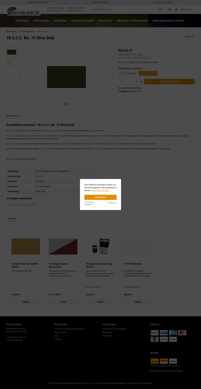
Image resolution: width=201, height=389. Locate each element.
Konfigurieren (112, 202)
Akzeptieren (100, 197)
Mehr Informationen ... (101, 190)
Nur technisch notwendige (89, 203)
